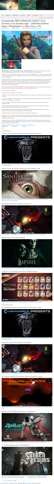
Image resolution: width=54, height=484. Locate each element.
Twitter (24, 126)
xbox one (33, 125)
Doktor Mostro (28, 483)
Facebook (14, 126)
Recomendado (35, 15)
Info (41, 15)
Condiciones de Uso (13, 483)
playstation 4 (17, 125)
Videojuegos (15, 15)
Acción (7, 125)
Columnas (22, 15)
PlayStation (33, 28)
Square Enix (25, 125)
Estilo (28, 15)
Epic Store (11, 125)
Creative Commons (4, 483)
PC (30, 28)
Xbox (40, 28)
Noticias (28, 28)
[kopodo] (3, 15)
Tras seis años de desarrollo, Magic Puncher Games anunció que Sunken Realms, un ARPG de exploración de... (25, 475)
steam (29, 125)
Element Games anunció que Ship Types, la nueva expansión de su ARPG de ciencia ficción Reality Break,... (24, 234)
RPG (22, 125)
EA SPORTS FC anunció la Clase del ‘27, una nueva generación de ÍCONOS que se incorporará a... (22, 302)
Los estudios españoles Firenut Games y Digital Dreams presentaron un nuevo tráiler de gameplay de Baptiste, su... (26, 268)
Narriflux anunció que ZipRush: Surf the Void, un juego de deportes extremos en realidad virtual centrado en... (24, 442)
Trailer (37, 28)
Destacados (8, 15)
